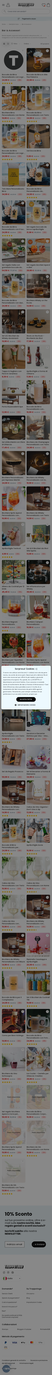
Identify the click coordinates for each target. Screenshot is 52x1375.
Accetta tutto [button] (26, 699)
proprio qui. (33, 694)
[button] (26, 704)
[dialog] (26, 687)
